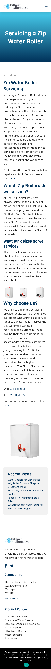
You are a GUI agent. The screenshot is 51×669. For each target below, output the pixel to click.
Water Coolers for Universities (24, 479)
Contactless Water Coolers (19, 620)
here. (6, 405)
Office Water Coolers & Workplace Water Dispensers (23, 625)
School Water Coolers (16, 616)
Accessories (11, 638)
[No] (47, 658)
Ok (26, 665)
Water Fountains (13, 634)
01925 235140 (12, 598)
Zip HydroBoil (18, 395)
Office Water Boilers (15, 631)
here (12, 178)
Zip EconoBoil (18, 388)
